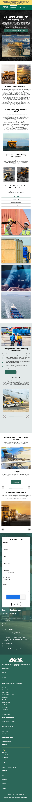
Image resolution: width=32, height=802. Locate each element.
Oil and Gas (4, 752)
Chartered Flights (6, 689)
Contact (3, 790)
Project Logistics (5, 731)
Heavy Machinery (6, 754)
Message (5, 584)
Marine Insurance (6, 714)
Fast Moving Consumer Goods (9, 767)
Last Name (5, 549)
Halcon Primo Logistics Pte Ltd (10, 613)
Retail (3, 764)
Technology (4, 762)
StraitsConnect (5, 709)
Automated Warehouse (7, 729)
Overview (4, 783)
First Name (5, 542)
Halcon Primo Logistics (10, 114)
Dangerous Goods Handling (8, 694)
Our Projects (4, 785)
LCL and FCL (5, 704)
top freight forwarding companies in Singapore (16, 119)
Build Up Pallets (5, 692)
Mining (3, 750)
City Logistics (5, 734)
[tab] (16, 196)
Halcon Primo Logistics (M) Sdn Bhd (11, 633)
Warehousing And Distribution (8, 721)
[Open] (24, 7)
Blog (3, 775)
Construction (5, 757)
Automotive (4, 759)
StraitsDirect (4, 712)
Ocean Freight (5, 697)
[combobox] (5, 572)
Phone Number (6, 570)
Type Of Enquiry (6, 577)
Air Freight (4, 687)
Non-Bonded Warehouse (7, 726)
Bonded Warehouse (6, 724)
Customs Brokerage (6, 741)
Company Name (7, 563)
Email (4, 556)
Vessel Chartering (6, 702)
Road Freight (5, 707)
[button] (4, 416)
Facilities (4, 788)
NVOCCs (4, 699)
